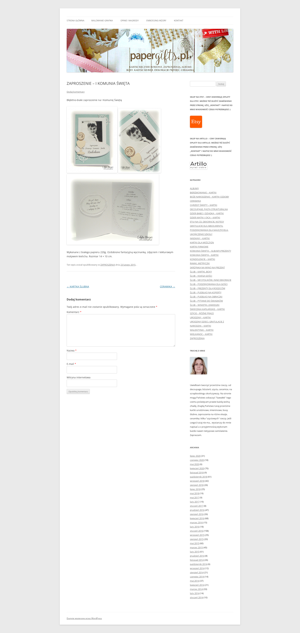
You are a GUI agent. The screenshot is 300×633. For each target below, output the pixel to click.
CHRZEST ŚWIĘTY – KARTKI (203, 205)
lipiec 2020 (195, 455)
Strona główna (75, 20)
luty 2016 (194, 526)
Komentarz (74, 312)
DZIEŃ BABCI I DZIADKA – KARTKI (207, 213)
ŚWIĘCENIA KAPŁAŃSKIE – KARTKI (207, 309)
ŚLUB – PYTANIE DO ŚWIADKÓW (206, 300)
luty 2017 (194, 501)
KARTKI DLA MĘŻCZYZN (202, 242)
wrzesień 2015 (197, 535)
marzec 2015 (196, 547)
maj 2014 (194, 580)
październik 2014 (198, 564)
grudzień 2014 (197, 555)
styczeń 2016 (196, 530)
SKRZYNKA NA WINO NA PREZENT (207, 267)
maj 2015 (194, 543)
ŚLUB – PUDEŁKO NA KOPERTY (205, 292)
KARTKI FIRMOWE (199, 246)
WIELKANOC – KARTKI (201, 334)
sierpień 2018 (196, 485)
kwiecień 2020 (197, 468)
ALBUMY (194, 188)
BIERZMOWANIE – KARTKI (203, 192)
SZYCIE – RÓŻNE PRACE (202, 313)
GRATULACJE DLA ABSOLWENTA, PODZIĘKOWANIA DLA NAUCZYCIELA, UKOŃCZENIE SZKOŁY (209, 230)
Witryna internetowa (78, 377)
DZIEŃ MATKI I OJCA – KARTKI (205, 217)
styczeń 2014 (196, 597)
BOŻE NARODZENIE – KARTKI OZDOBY (209, 196)
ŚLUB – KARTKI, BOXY (201, 271)
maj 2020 (194, 464)
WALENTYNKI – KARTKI (202, 330)
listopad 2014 (197, 560)
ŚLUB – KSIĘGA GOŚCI (201, 275)
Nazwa (72, 350)
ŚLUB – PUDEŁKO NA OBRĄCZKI (206, 296)
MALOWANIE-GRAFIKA (102, 20)
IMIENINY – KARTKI (200, 238)
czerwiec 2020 (197, 460)
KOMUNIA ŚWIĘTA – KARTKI (204, 255)
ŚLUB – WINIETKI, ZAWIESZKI (204, 305)
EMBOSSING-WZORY (156, 20)
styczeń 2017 (196, 505)
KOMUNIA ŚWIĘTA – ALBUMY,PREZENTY (210, 250)
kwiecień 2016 (197, 518)
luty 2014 (194, 593)
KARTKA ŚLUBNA (78, 286)
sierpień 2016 (196, 514)
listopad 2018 (197, 472)
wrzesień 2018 (197, 480)
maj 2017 (194, 497)
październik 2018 (198, 476)
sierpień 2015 (196, 539)
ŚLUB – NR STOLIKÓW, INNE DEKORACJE (210, 280)
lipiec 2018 (195, 489)
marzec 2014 (196, 589)
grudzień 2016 (197, 510)
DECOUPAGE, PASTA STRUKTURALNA (209, 209)
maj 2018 (194, 493)
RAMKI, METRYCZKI (200, 263)
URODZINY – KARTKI (200, 317)
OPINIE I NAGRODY (129, 20)
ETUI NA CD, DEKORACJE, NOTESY (207, 221)
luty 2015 (194, 551)
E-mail (71, 364)
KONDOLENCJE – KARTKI (202, 259)
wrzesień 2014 (197, 568)
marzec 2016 (196, 522)
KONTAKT (178, 20)
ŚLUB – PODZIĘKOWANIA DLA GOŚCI (209, 284)
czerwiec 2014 (197, 576)
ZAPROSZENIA (107, 264)
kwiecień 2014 (197, 585)
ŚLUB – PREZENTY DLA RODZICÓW (207, 288)
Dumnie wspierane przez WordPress (84, 618)
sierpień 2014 (196, 572)
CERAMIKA (167, 286)
